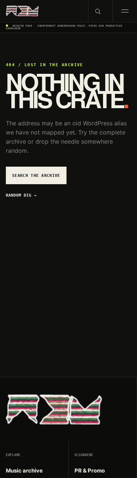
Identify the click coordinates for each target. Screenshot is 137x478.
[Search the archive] (100, 11)
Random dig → (21, 195)
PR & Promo (90, 470)
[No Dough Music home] (44, 11)
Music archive (24, 470)
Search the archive (36, 175)
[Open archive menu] (125, 11)
